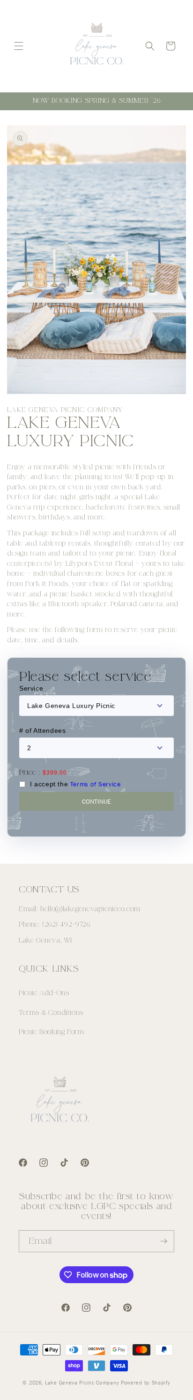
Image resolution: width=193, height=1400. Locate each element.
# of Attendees (42, 730)
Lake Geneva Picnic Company (82, 1382)
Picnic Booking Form (51, 1032)
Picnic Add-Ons (44, 993)
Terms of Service (95, 784)
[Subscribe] (163, 1241)
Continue (96, 801)
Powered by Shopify (146, 1382)
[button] (18, 46)
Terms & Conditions (51, 1013)
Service (31, 688)
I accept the (75, 784)
